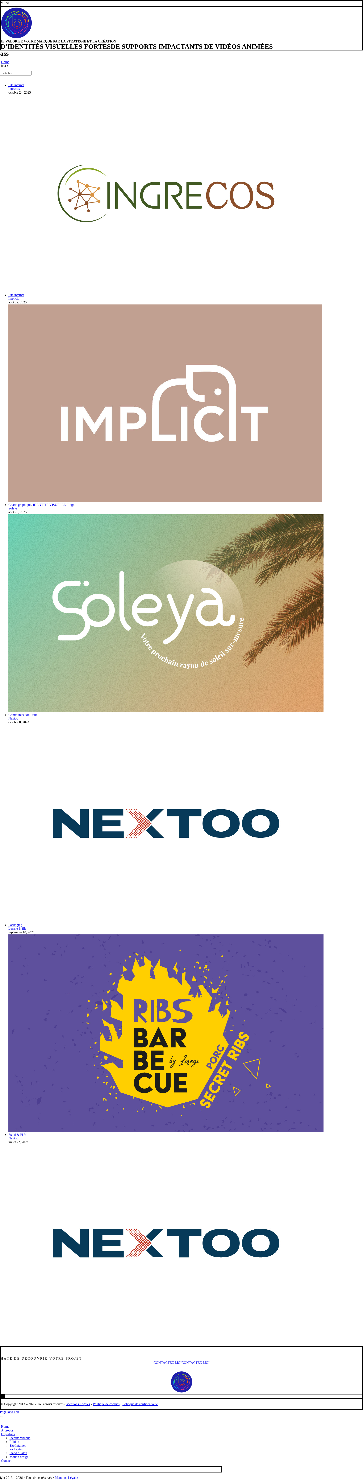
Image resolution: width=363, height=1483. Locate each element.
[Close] (1, 1416)
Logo (71, 505)
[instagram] (3, 1396)
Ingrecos (14, 88)
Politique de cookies (106, 1404)
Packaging (15, 925)
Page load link (9, 1412)
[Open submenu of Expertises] (16, 1435)
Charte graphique (19, 505)
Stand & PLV (17, 1134)
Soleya (12, 508)
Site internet (16, 85)
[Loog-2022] (16, 38)
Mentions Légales (78, 1404)
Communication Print (22, 715)
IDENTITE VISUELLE (49, 505)
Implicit (13, 298)
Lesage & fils (17, 928)
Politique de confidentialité (140, 1404)
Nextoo (13, 718)
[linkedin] (2, 1396)
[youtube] (4, 1396)
